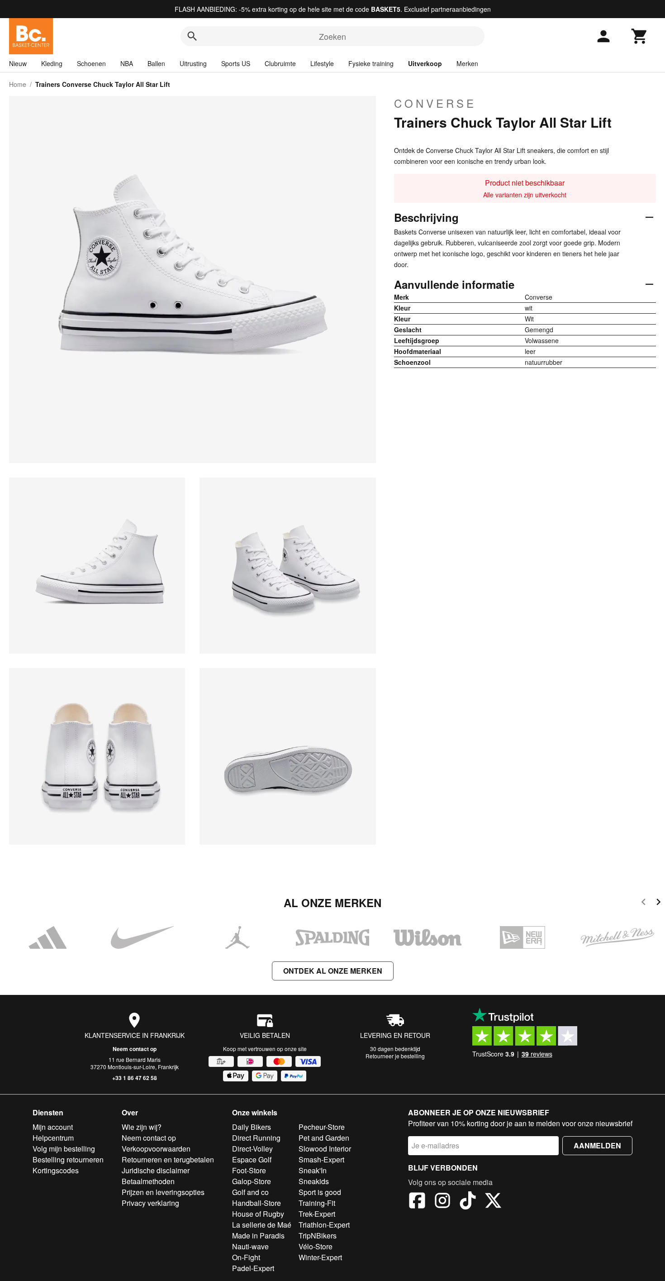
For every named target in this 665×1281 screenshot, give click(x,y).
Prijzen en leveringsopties (163, 1192)
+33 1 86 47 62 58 (134, 1078)
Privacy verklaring (150, 1203)
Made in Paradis (258, 1235)
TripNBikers (318, 1235)
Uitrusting (193, 63)
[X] (493, 1201)
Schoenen (91, 63)
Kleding (51, 63)
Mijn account (53, 1127)
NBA (126, 63)
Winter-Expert (320, 1257)
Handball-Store (256, 1203)
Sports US (235, 63)
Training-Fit (317, 1203)
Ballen (156, 63)
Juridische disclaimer (156, 1170)
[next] (658, 903)
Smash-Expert (321, 1159)
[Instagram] (442, 1201)
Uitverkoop (425, 63)
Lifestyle (322, 63)
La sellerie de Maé (261, 1224)
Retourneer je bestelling (395, 1056)
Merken (467, 63)
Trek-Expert (317, 1214)
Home (17, 84)
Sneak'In (313, 1170)
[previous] (643, 903)
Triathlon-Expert (324, 1224)
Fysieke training (371, 63)
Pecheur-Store (322, 1127)
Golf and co (250, 1192)
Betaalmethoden (148, 1181)
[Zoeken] (192, 36)
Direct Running (256, 1138)
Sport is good (320, 1192)
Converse (435, 103)
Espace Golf (251, 1159)
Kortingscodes (56, 1170)
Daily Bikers (251, 1127)
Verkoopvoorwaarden (156, 1148)
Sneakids (314, 1181)
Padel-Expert (253, 1268)
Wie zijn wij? (142, 1127)
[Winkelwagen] (640, 36)
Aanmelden (597, 1145)
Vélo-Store (315, 1246)
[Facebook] (417, 1201)
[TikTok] (468, 1201)
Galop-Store (251, 1181)
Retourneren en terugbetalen (168, 1159)
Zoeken (332, 36)
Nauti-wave (250, 1246)
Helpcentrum (53, 1138)
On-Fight (246, 1257)
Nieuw (18, 63)
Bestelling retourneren (68, 1159)
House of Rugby (258, 1214)
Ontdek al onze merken (332, 971)
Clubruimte (280, 63)
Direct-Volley (252, 1148)
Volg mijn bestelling (64, 1148)
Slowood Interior (325, 1148)
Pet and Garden (324, 1138)
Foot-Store (249, 1170)
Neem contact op (135, 1048)
